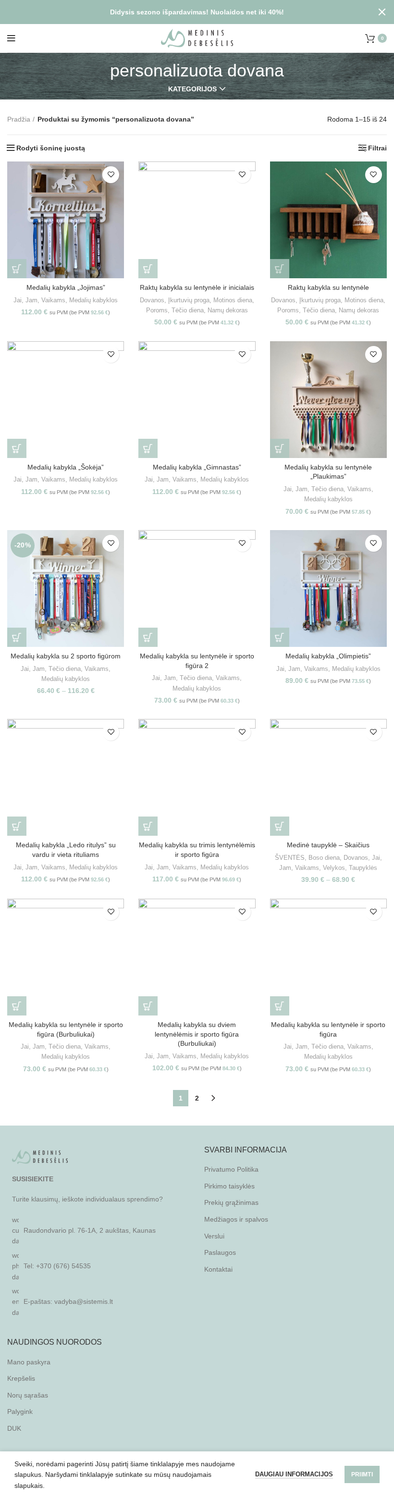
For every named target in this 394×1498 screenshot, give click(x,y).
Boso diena (324, 857)
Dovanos (152, 300)
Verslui (214, 1236)
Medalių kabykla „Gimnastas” (197, 467)
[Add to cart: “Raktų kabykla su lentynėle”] (279, 268)
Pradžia (18, 119)
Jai (17, 300)
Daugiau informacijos (294, 1474)
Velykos (334, 867)
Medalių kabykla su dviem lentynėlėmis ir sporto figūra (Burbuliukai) (197, 1034)
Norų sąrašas (27, 1395)
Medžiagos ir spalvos (236, 1219)
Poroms (157, 310)
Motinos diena (232, 300)
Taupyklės (363, 867)
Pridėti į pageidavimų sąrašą (110, 174)
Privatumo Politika (231, 1169)
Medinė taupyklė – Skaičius (328, 845)
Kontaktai (218, 1269)
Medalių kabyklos (93, 300)
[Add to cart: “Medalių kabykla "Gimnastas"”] (148, 448)
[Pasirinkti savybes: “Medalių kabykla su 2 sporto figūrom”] (16, 637)
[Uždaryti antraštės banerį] (382, 12)
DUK (14, 1428)
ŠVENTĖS (290, 857)
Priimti (362, 1474)
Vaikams (53, 300)
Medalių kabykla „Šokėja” (65, 467)
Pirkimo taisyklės (229, 1186)
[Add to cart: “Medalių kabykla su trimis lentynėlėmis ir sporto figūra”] (148, 826)
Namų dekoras (228, 310)
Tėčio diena (188, 310)
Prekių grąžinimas (231, 1202)
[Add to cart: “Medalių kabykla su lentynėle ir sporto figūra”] (279, 1005)
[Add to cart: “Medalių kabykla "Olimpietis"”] (279, 637)
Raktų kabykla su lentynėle (328, 287)
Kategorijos (192, 89)
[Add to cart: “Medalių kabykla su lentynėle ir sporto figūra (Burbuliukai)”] (16, 1005)
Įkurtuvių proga (188, 300)
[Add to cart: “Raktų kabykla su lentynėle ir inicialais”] (148, 268)
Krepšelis (21, 1378)
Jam (31, 300)
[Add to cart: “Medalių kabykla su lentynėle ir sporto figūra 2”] (148, 637)
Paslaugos (220, 1252)
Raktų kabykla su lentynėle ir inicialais (197, 287)
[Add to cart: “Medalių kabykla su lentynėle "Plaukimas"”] (279, 448)
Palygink (20, 1411)
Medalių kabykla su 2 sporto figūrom (66, 656)
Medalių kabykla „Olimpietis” (328, 656)
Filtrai (377, 148)
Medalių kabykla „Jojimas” (65, 287)
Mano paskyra (28, 1362)
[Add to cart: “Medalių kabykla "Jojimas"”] (16, 268)
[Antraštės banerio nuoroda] (182, 12)
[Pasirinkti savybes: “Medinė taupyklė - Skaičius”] (279, 826)
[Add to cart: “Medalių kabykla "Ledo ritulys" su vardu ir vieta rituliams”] (16, 826)
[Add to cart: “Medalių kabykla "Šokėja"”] (16, 448)
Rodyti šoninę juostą (50, 148)
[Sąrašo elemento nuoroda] (98, 1266)
